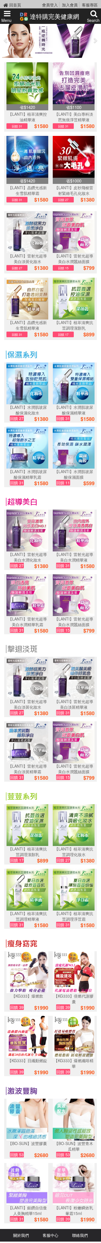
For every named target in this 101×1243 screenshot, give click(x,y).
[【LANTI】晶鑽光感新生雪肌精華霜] (27, 157)
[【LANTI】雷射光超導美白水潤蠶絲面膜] (74, 232)
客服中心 (50, 1235)
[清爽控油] (21, 796)
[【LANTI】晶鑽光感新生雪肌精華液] (27, 299)
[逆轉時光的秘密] (50, 40)
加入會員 (70, 5)
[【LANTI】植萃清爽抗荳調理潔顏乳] (74, 299)
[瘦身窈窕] (21, 943)
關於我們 (21, 1235)
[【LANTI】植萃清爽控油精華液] (27, 83)
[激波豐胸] (21, 1090)
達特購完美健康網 (53, 16)
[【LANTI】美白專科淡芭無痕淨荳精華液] (74, 83)
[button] (6, 40)
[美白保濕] (21, 501)
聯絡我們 (80, 1235)
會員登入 (50, 5)
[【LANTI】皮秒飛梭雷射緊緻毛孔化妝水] (74, 157)
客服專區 (90, 5)
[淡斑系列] (21, 648)
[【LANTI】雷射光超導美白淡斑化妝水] (27, 232)
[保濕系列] (21, 354)
